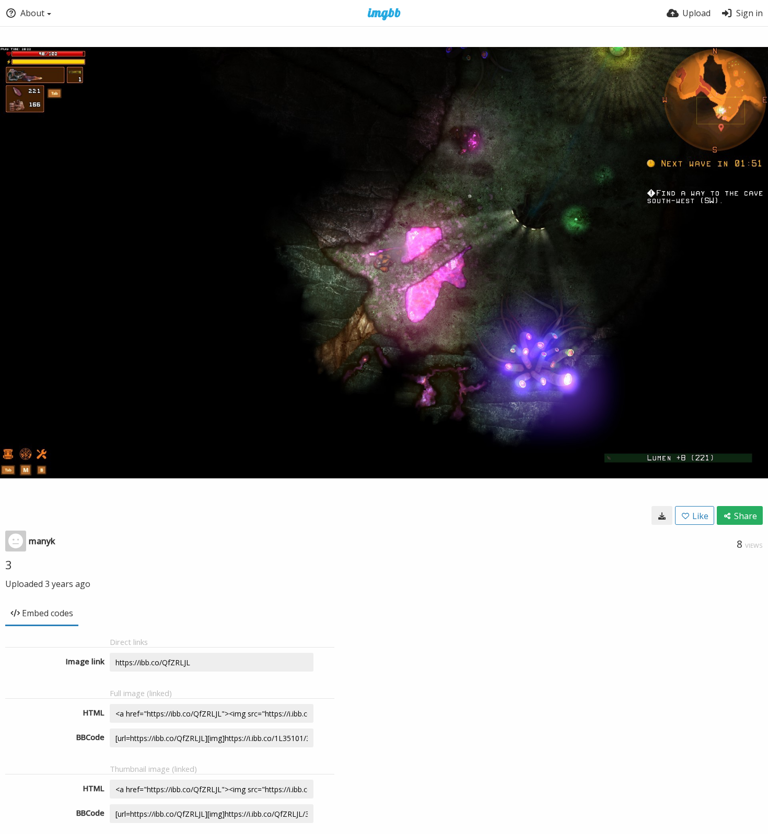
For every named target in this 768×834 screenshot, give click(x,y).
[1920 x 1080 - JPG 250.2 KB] (661, 515)
